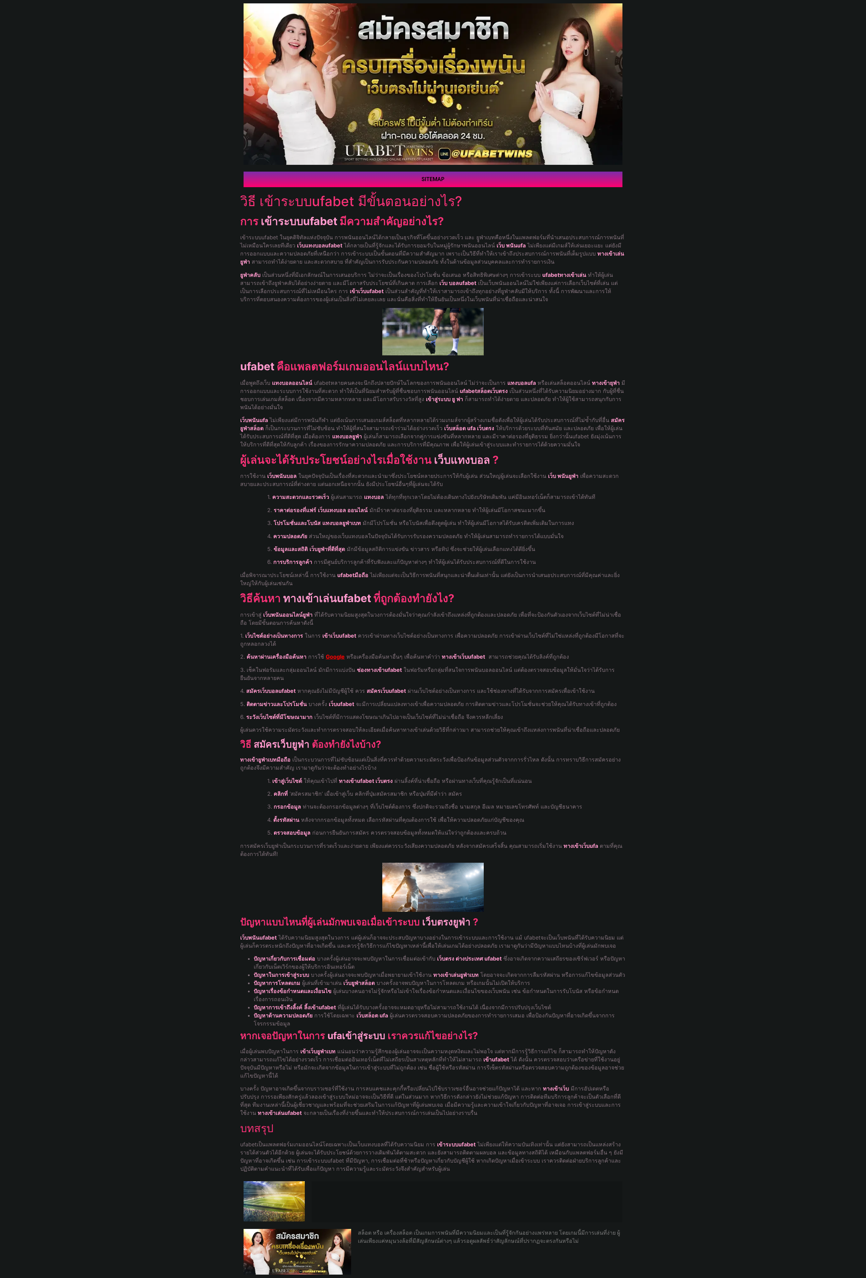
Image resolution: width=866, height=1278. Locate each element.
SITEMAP (433, 179)
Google (335, 656)
